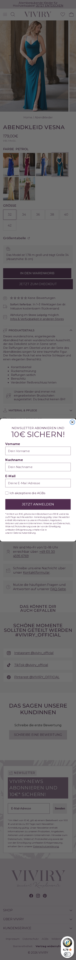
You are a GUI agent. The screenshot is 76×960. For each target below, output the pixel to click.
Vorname (12, 444)
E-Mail (10, 476)
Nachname (14, 460)
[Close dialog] (72, 422)
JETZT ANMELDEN (38, 504)
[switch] (67, 954)
